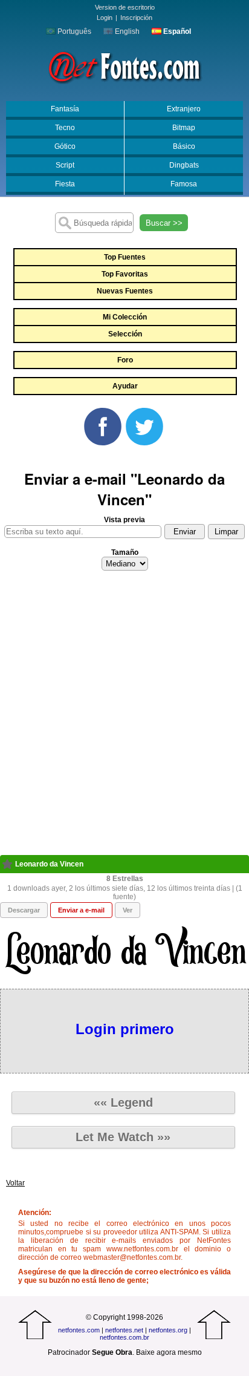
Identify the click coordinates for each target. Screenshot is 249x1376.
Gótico (65, 146)
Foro (125, 360)
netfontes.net (124, 1330)
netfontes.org (168, 1330)
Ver (127, 910)
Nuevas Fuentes (125, 291)
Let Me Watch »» (123, 1137)
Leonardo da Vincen (49, 864)
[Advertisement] (124, 716)
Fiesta (65, 184)
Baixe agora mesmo (169, 1352)
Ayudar (125, 386)
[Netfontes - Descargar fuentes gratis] (124, 66)
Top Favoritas (125, 274)
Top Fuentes (125, 257)
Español (176, 31)
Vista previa (124, 520)
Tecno (65, 127)
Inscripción (136, 17)
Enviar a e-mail (81, 910)
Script (65, 165)
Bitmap (183, 127)
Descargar (24, 910)
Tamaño (124, 552)
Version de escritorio (125, 7)
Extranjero (184, 109)
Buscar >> (164, 223)
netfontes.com (79, 1330)
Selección (125, 334)
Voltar (15, 1183)
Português (73, 31)
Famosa (183, 184)
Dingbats (184, 165)
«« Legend (123, 1102)
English (126, 31)
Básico (184, 146)
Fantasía (65, 109)
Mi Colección (125, 317)
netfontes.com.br (124, 1337)
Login (104, 17)
